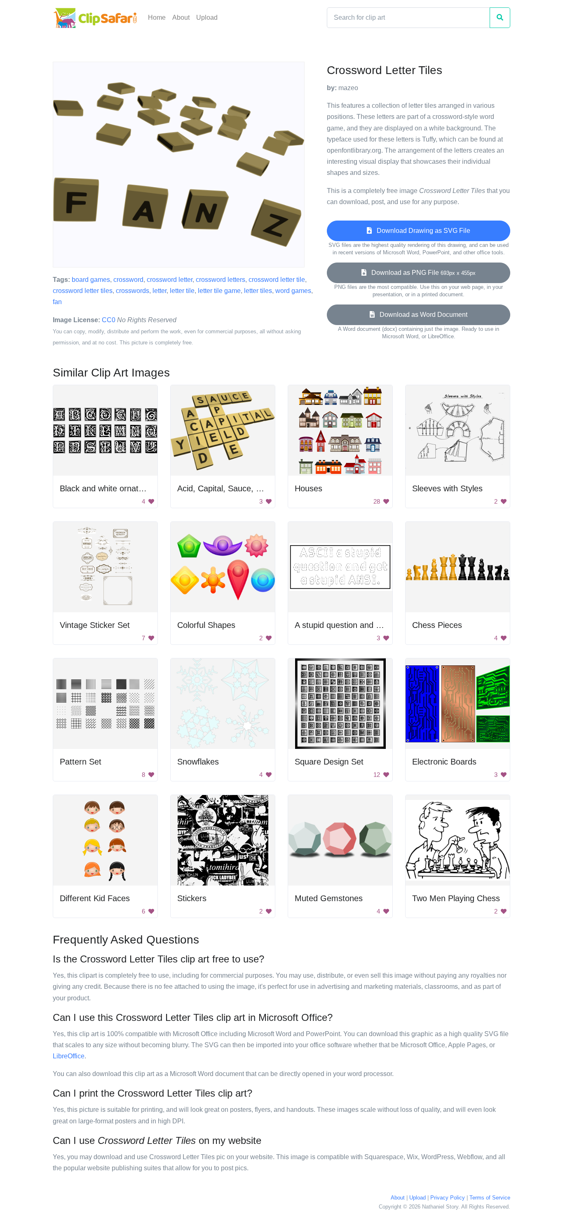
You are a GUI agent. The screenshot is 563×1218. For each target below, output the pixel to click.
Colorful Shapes (206, 625)
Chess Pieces (437, 625)
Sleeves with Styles (447, 488)
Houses (308, 488)
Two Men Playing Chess (456, 898)
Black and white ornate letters (114, 488)
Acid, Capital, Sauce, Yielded (229, 488)
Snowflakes (198, 761)
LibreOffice (68, 1056)
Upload (207, 17)
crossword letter (169, 279)
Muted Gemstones (329, 898)
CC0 (108, 319)
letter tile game (219, 290)
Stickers (191, 898)
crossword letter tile (277, 279)
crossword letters (220, 279)
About (181, 17)
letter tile (182, 290)
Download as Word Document (421, 314)
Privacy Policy (447, 1198)
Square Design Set (329, 761)
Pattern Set (80, 761)
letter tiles (258, 290)
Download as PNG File (421, 272)
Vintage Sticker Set (95, 625)
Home (157, 17)
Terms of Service (489, 1198)
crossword (128, 279)
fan (57, 301)
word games (293, 290)
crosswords (132, 290)
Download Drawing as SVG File (421, 230)
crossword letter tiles (83, 290)
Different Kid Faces (95, 898)
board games (91, 279)
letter (159, 290)
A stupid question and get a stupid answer (371, 625)
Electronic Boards (444, 761)
